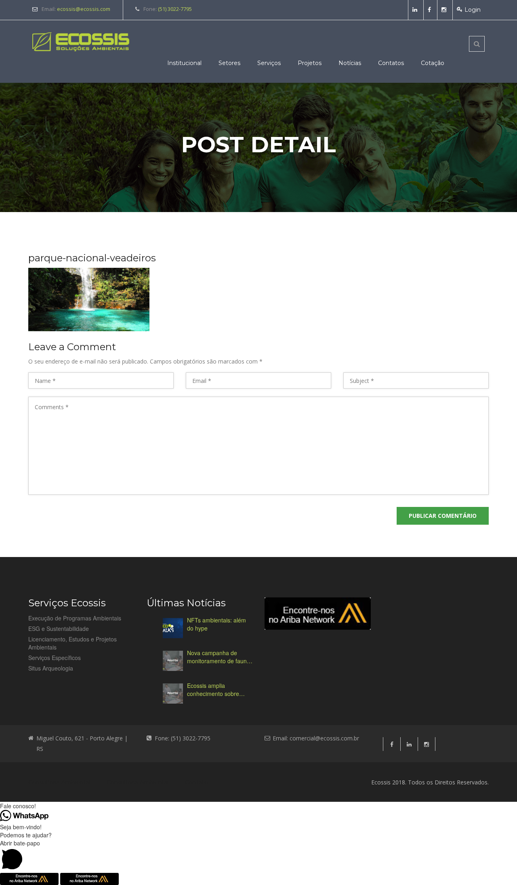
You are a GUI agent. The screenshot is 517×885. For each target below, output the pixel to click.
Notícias (349, 63)
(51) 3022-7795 (175, 9)
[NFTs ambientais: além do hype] (173, 628)
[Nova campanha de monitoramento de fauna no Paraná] (173, 661)
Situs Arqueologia (50, 668)
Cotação (432, 63)
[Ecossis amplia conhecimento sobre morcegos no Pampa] (173, 693)
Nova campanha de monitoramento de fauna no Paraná (218, 657)
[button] (258, 856)
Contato (196, 782)
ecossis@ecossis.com (83, 9)
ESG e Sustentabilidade (58, 628)
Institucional (184, 63)
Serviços (269, 63)
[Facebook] (430, 9)
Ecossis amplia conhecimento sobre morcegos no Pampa (213, 689)
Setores (229, 63)
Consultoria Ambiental (59, 782)
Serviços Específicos (54, 658)
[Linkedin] (415, 9)
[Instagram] (444, 9)
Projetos (310, 63)
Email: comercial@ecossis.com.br (316, 738)
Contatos (391, 63)
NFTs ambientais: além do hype (216, 624)
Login (472, 9)
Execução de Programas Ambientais (74, 618)
